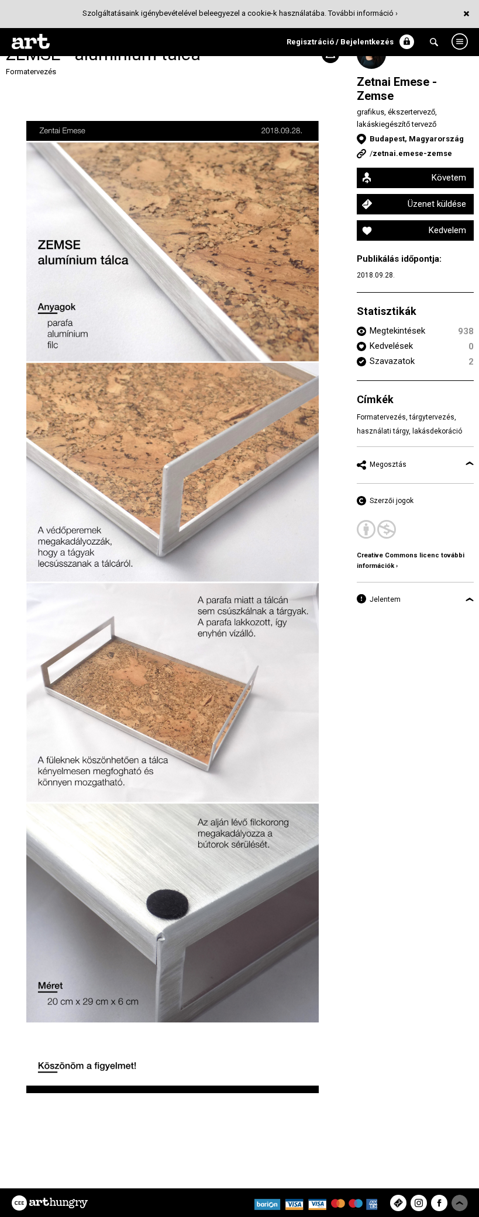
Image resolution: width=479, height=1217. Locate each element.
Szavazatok (392, 361)
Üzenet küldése (437, 204)
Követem (449, 177)
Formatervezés (31, 71)
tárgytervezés (431, 417)
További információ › (363, 13)
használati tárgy (383, 431)
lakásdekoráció (437, 431)
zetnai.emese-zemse (412, 153)
